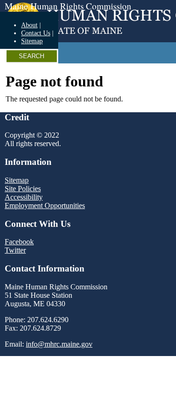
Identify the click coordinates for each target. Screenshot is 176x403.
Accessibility (24, 197)
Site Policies (23, 189)
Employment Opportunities (45, 205)
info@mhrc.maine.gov (59, 344)
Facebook (19, 242)
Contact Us (35, 33)
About (29, 25)
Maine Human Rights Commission (68, 6)
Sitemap (32, 41)
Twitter (15, 250)
